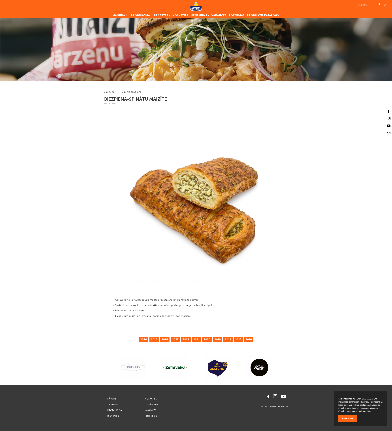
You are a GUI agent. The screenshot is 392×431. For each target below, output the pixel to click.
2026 (143, 339)
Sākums (111, 398)
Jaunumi (120, 15)
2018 (228, 339)
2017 (238, 339)
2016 (249, 339)
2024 (165, 339)
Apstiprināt (348, 418)
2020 (207, 339)
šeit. (370, 411)
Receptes (161, 15)
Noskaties (180, 15)
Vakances (218, 15)
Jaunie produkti (131, 91)
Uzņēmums (199, 15)
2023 (175, 339)
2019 (218, 339)
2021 (196, 339)
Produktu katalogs (263, 15)
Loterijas (237, 15)
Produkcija (140, 15)
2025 (154, 339)
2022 (186, 339)
